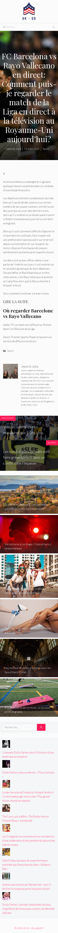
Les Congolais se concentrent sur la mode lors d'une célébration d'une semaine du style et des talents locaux (28, 840)
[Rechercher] (41, 727)
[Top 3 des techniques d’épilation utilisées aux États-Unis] (29, 635)
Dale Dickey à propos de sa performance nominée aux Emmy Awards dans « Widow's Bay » (26, 864)
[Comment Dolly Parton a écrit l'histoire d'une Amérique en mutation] (6, 745)
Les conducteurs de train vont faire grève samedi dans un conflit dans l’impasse (26, 457)
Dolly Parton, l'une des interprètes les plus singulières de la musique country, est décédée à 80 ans (28, 908)
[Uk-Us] (29, 11)
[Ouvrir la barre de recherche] (53, 27)
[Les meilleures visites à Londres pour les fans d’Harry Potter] (29, 675)
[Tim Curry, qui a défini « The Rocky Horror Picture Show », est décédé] (6, 809)
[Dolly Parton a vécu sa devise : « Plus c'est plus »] (6, 765)
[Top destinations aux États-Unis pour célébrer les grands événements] (29, 595)
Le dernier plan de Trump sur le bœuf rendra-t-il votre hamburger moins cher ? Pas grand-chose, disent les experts (28, 796)
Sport (10, 350)
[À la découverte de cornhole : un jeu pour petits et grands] (29, 714)
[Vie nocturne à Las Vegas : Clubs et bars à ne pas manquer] (29, 551)
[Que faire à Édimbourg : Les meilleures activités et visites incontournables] (29, 511)
